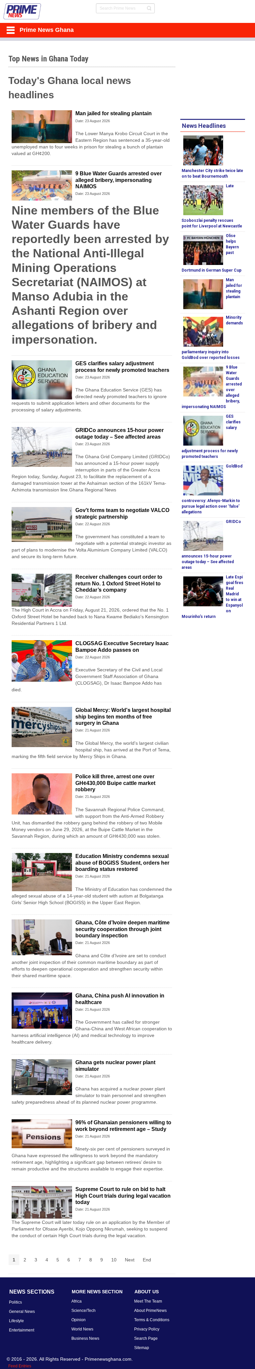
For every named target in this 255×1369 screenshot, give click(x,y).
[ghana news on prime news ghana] (22, 11)
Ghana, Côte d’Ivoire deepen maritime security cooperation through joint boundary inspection (122, 929)
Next (129, 1259)
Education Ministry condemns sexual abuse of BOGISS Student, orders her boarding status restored (122, 862)
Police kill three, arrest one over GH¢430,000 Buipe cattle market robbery (115, 783)
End (147, 1259)
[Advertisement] (217, 80)
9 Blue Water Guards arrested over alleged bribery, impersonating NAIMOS (118, 180)
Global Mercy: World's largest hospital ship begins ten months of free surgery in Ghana (123, 716)
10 (114, 1259)
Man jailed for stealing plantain (113, 113)
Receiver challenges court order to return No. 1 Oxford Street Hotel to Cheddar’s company (118, 583)
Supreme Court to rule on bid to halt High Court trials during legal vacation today (123, 1195)
